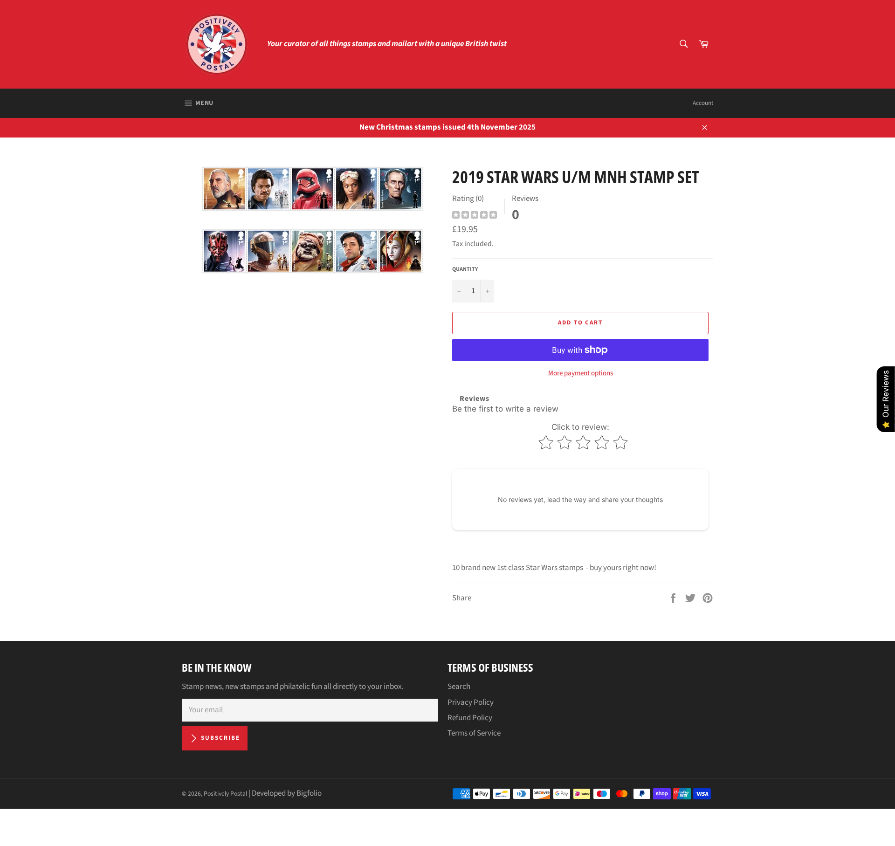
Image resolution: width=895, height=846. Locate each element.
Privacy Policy (471, 702)
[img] (474, 216)
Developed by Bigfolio (287, 793)
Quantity (465, 269)
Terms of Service (474, 733)
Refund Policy (470, 717)
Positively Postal (225, 793)
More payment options (580, 373)
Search (459, 686)
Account (703, 103)
